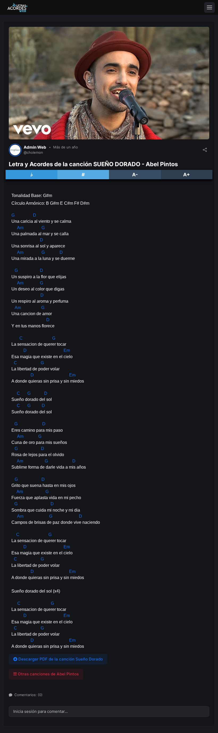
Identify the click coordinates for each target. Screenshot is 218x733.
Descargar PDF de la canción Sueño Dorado (60, 659)
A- (135, 174)
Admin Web (35, 147)
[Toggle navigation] (209, 7)
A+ (186, 174)
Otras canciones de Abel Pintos (48, 673)
